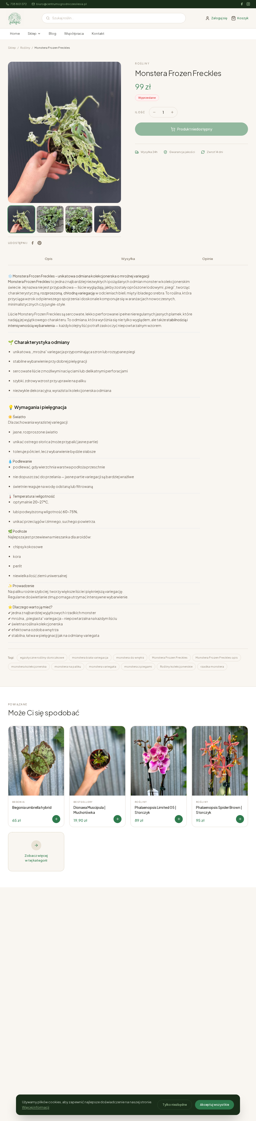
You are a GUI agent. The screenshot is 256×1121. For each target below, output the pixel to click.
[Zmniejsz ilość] (154, 112)
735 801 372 (18, 3)
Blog (52, 33)
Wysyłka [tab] (128, 259)
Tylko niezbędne (174, 1105)
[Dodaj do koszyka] (56, 819)
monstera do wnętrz (130, 657)
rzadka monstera (212, 666)
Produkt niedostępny (194, 129)
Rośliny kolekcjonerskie (176, 666)
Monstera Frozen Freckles (170, 657)
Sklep (32, 33)
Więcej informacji (35, 1107)
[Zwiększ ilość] (172, 112)
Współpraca (74, 33)
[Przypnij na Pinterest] (40, 243)
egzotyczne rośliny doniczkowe (42, 657)
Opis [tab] (48, 259)
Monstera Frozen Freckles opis (217, 657)
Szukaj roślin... (63, 18)
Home (15, 33)
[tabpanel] (128, 471)
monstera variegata (102, 666)
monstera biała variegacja (90, 657)
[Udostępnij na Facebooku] (32, 243)
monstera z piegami (138, 666)
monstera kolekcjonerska (28, 666)
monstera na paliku (67, 666)
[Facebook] (242, 4)
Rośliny (25, 47)
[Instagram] (248, 4)
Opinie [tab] (207, 259)
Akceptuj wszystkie (214, 1105)
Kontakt (98, 33)
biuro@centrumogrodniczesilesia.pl (61, 3)
